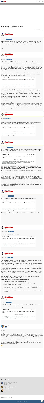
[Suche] (37, 1)
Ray (4, 383)
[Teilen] (42, 30)
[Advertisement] (14, 15)
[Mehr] (42, 39)
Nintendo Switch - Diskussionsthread (10, 382)
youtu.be (32, 126)
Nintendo (5, 384)
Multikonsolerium (6, 388)
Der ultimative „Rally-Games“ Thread (10, 386)
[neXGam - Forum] (3, 1)
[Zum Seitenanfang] (42, 401)
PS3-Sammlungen (7, 389)
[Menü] (42, 1)
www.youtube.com (31, 77)
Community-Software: (22, 401)
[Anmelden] (39, 1)
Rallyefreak (6, 387)
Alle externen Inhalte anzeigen (18, 159)
